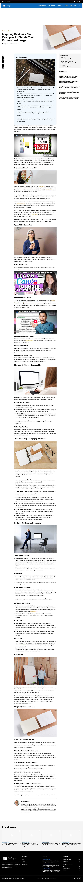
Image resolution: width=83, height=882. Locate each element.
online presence (33, 611)
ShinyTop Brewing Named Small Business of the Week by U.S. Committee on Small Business (69, 86)
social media (34, 214)
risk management (23, 302)
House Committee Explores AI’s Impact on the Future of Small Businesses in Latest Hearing (69, 97)
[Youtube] (80, 2)
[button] (79, 5)
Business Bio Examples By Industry (67, 64)
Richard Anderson (15, 43)
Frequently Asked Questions (66, 66)
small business (49, 190)
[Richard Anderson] (17, 806)
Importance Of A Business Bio (66, 58)
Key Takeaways (63, 57)
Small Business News (62, 75)
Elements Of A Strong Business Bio (67, 61)
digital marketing (29, 340)
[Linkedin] (75, 2)
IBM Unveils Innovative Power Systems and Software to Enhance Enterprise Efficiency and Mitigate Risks (69, 92)
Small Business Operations (7, 30)
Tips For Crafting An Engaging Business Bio (68, 62)
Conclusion (63, 65)
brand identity (42, 186)
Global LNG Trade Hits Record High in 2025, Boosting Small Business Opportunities (68, 77)
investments (36, 302)
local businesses (23, 645)
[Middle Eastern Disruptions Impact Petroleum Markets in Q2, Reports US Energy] (31, 835)
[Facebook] (72, 2)
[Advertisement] (41, 16)
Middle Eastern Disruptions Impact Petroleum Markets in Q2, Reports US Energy (68, 81)
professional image (21, 203)
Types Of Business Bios (65, 60)
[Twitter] (77, 2)
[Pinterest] (3, 62)
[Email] (3, 67)
